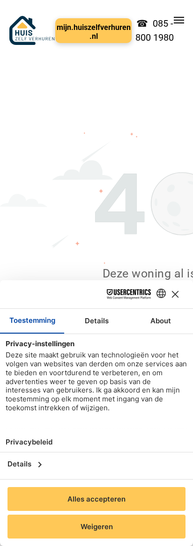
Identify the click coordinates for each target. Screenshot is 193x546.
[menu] (179, 20)
